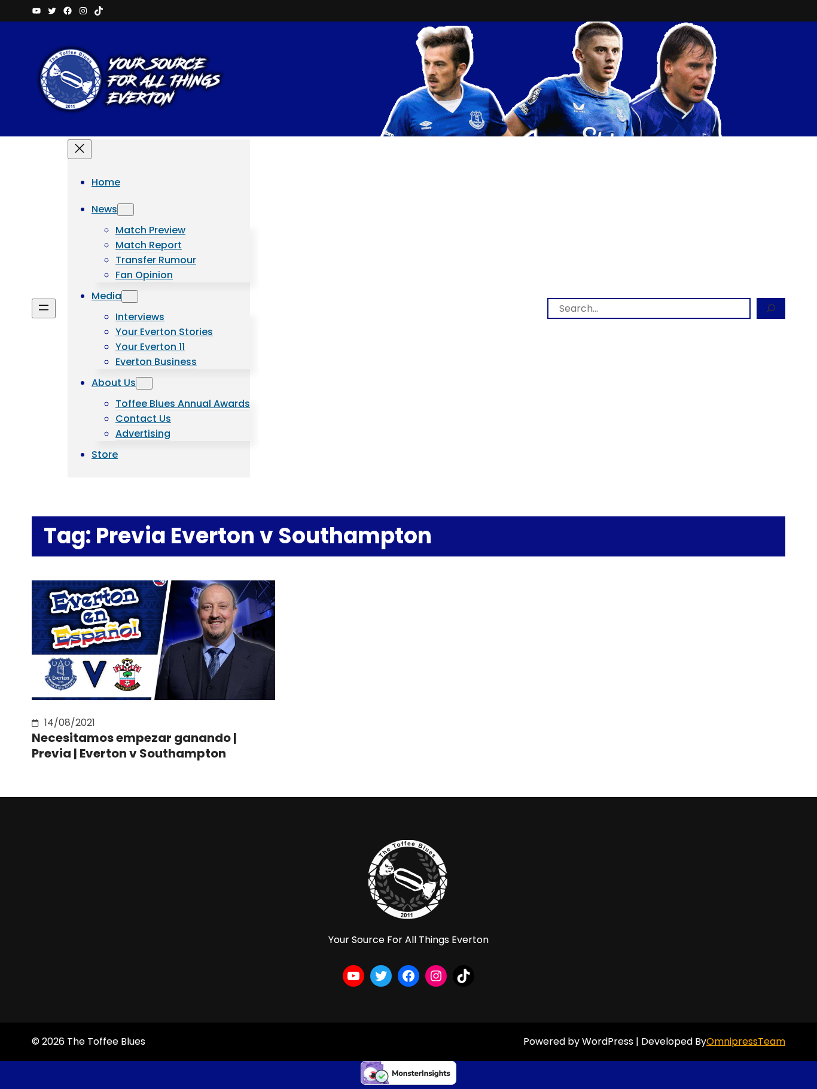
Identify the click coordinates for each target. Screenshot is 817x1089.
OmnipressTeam (745, 1041)
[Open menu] (44, 308)
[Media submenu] (129, 296)
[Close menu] (80, 149)
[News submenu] (125, 209)
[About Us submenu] (144, 383)
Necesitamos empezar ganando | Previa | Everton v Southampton (134, 745)
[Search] (771, 308)
